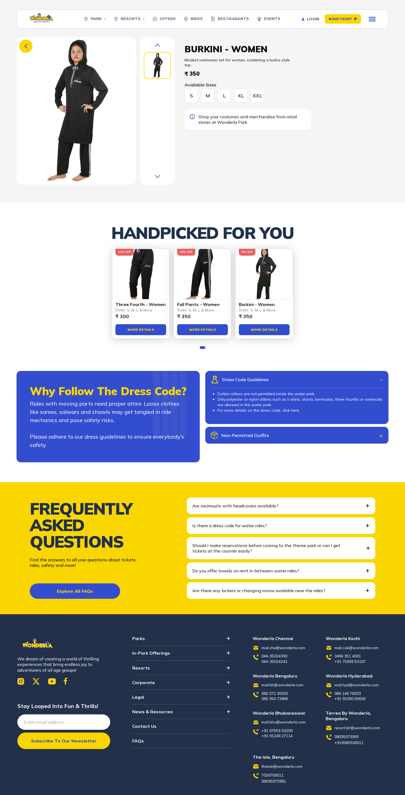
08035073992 (273, 781)
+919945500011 (348, 742)
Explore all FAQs (75, 591)
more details (141, 329)
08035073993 (346, 736)
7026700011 (272, 775)
